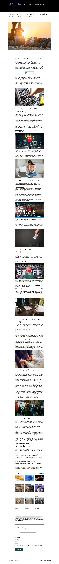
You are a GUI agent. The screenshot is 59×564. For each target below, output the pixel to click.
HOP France (32, 518)
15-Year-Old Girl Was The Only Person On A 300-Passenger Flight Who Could (39, 483)
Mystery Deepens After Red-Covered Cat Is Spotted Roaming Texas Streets (19, 483)
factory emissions (18, 130)
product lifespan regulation (24, 519)
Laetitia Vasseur (36, 518)
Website (16, 543)
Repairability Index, (18, 83)
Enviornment (27, 512)
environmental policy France (20, 517)
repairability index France (33, 519)
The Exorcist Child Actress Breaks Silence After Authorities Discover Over (29, 494)
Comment (17, 537)
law (33, 77)
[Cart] (47, 4)
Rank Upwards (37, 496)
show (31, 72)
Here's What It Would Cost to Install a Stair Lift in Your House (19, 506)
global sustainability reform (24, 518)
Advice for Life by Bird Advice (13, 560)
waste (23, 123)
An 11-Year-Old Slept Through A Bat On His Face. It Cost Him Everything (29, 483)
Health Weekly (37, 508)
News (30, 512)
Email (16, 541)
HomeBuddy (17, 508)
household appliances (20, 187)
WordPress (49, 560)
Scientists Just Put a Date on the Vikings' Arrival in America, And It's (19, 494)
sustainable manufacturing (21, 520)
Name (16, 539)
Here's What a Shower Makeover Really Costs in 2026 (29, 506)
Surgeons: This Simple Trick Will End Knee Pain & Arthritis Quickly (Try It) (39, 506)
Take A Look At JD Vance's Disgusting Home (38, 494)
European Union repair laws (29, 517)
